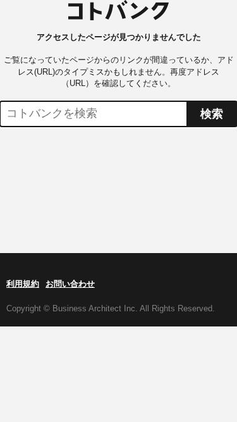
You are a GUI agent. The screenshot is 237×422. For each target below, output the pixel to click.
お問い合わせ (70, 284)
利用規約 (22, 284)
